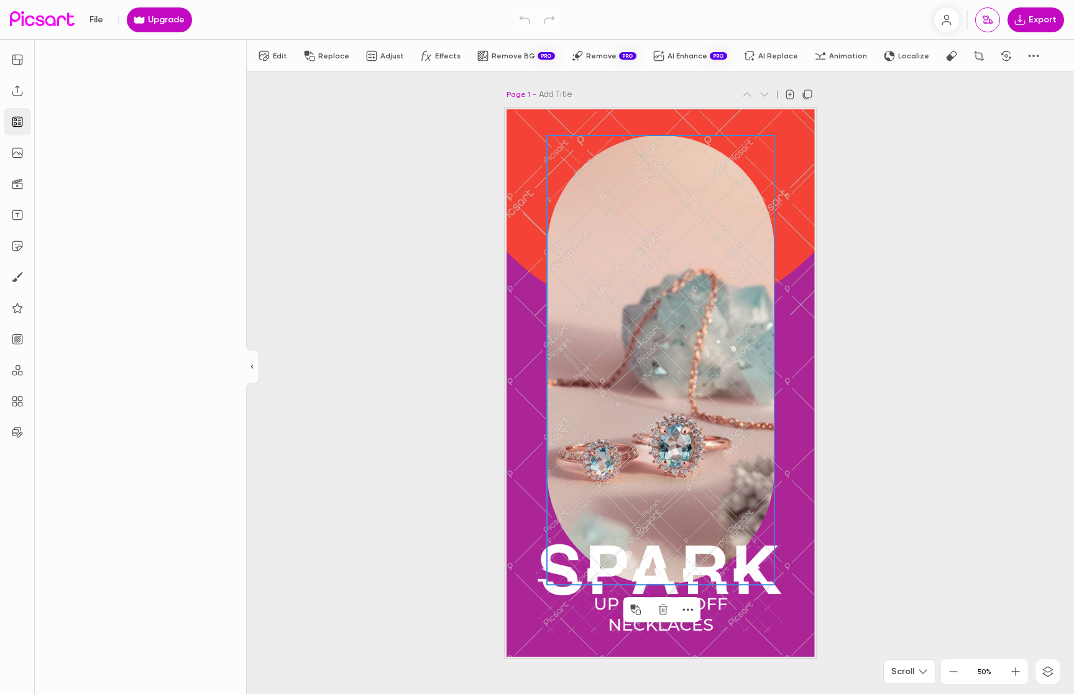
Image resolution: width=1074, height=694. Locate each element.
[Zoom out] (953, 672)
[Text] (17, 215)
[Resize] (17, 59)
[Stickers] (17, 246)
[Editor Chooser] (252, 367)
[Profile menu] (946, 19)
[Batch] (17, 432)
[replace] (635, 609)
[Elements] (17, 308)
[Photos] (17, 153)
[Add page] (790, 94)
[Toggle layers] (1047, 671)
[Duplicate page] (807, 94)
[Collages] (17, 401)
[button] (537, 347)
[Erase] (951, 55)
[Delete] (663, 609)
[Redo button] (549, 20)
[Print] (987, 19)
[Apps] (17, 370)
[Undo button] (525, 20)
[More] (688, 609)
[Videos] (17, 184)
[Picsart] (42, 19)
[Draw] (17, 277)
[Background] (17, 339)
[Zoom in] (1016, 672)
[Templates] (17, 121)
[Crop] (978, 55)
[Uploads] (17, 90)
